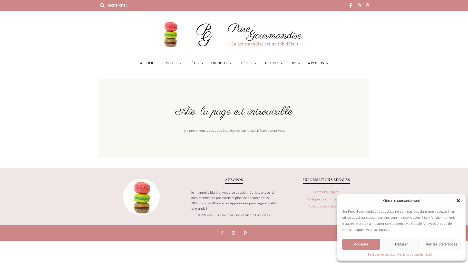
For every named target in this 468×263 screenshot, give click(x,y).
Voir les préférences (442, 244)
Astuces (271, 63)
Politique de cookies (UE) (327, 206)
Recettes (169, 63)
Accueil (147, 63)
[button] (458, 200)
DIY (293, 63)
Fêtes (194, 63)
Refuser (401, 244)
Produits (219, 63)
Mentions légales (326, 192)
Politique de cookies (381, 254)
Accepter (361, 244)
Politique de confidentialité (414, 254)
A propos (316, 63)
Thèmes (245, 63)
